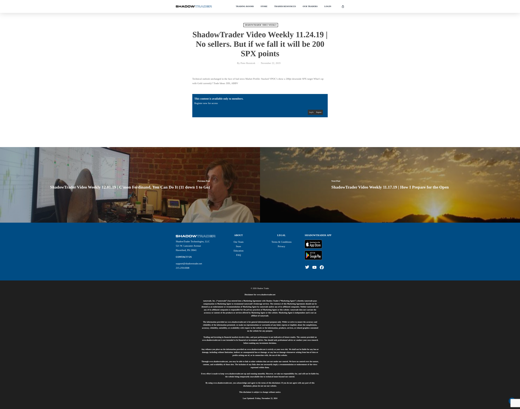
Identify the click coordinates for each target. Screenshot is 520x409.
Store (238, 246)
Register (318, 112)
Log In (311, 112)
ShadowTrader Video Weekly (261, 25)
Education (238, 250)
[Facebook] (321, 267)
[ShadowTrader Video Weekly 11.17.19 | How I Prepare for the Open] (390, 185)
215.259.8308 (182, 268)
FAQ (238, 255)
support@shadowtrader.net (189, 263)
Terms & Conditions (282, 242)
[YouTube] (314, 267)
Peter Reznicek (247, 63)
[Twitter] (307, 267)
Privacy (281, 246)
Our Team (238, 242)
